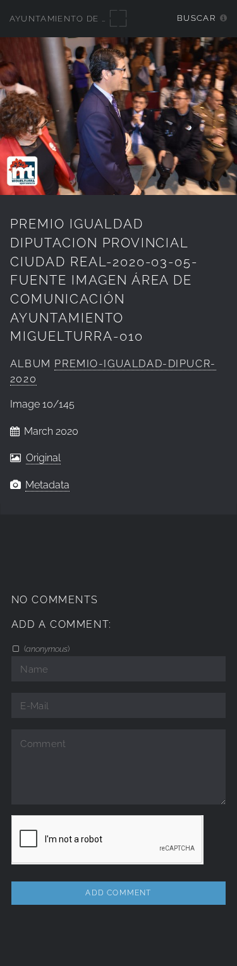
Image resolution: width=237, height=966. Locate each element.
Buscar (196, 18)
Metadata (47, 485)
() (46, 649)
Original (43, 458)
